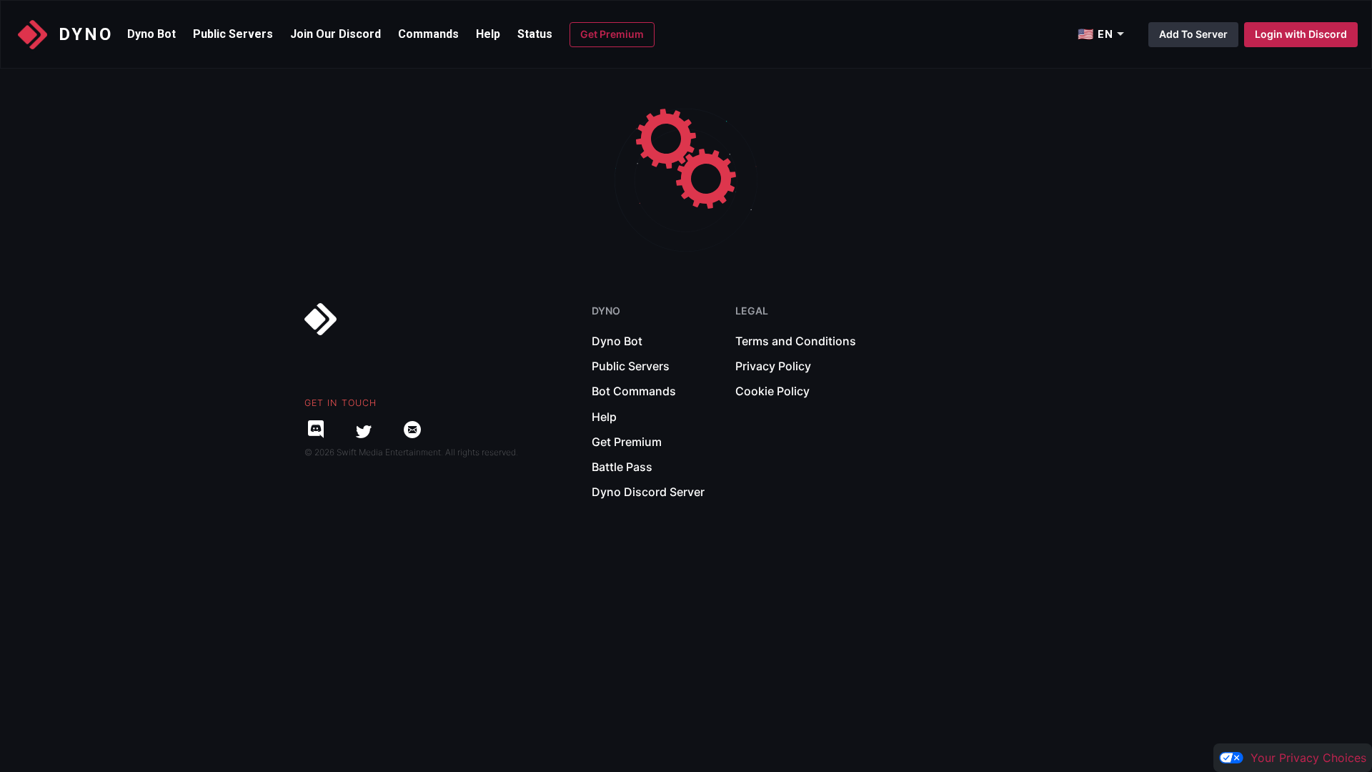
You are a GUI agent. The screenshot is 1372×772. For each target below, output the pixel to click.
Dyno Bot (151, 34)
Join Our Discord (335, 34)
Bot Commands (634, 391)
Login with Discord (1301, 34)
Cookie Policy (772, 391)
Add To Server (1193, 34)
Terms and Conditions (795, 341)
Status (534, 34)
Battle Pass (622, 467)
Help (488, 34)
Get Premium (612, 34)
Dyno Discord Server (648, 492)
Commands (428, 34)
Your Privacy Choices (1308, 758)
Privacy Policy (773, 366)
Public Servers (233, 34)
